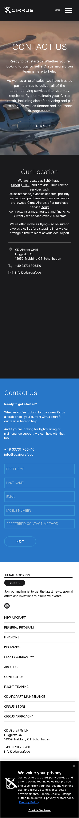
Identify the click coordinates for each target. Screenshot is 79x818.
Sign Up (14, 583)
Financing (12, 637)
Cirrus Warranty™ (19, 657)
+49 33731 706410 (28, 265)
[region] (39, 789)
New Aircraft (15, 617)
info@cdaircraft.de (28, 272)
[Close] (74, 766)
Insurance (12, 647)
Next (20, 541)
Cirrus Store (14, 706)
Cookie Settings (39, 810)
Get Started (39, 126)
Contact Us (14, 677)
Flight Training (16, 686)
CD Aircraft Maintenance (24, 696)
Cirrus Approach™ (18, 716)
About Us (11, 667)
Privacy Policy (29, 802)
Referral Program (19, 627)
